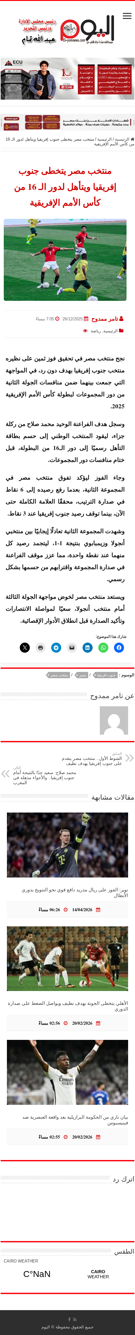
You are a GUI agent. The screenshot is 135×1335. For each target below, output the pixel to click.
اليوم (45, 1327)
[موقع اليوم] (67, 27)
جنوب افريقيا (106, 675)
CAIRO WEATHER (21, 1261)
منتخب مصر (59, 675)
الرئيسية (123, 139)
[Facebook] (69, 1319)
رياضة (96, 331)
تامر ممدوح (104, 319)
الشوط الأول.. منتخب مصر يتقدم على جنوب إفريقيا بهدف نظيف (92, 759)
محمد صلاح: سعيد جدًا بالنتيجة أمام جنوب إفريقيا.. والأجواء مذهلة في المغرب (44, 775)
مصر (82, 675)
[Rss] (75, 1319)
